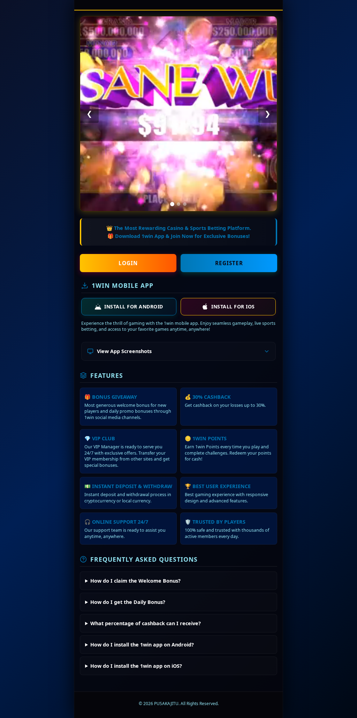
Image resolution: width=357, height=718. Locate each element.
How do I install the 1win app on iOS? (136, 666)
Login (128, 263)
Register (229, 263)
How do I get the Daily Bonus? (127, 602)
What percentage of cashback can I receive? (145, 623)
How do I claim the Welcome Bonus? (135, 580)
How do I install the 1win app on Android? (142, 644)
